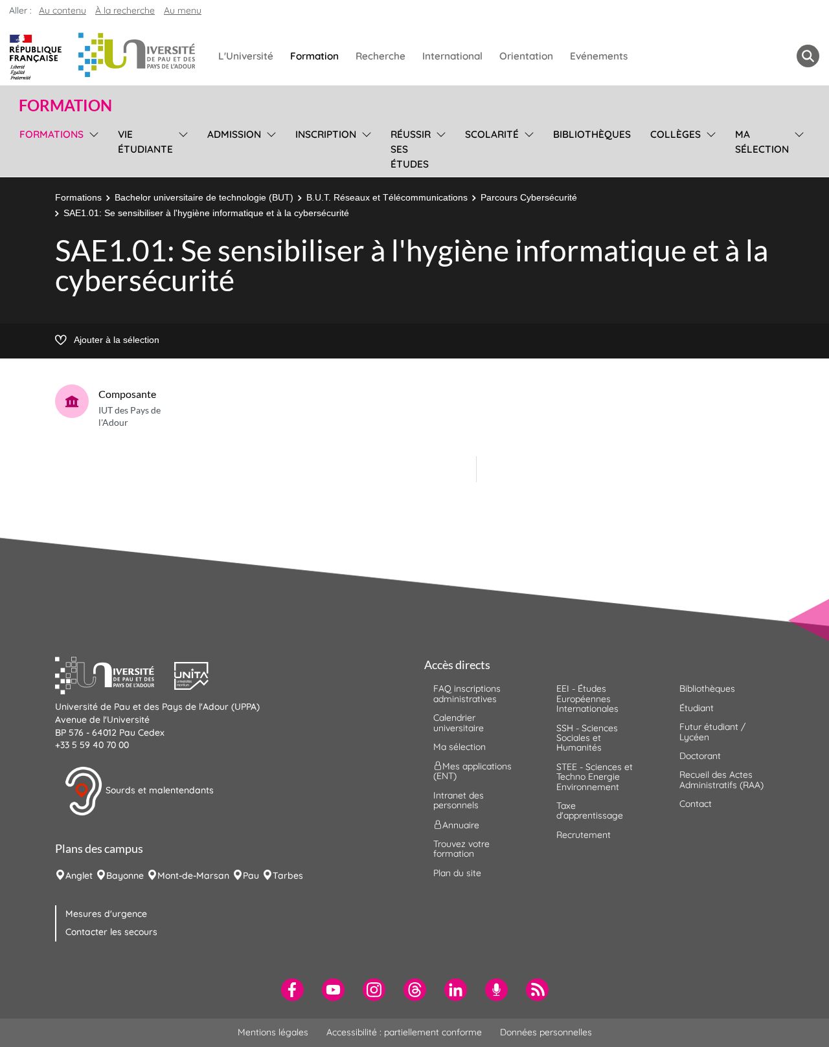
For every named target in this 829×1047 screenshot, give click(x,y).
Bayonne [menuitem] (125, 875)
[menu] (91, 147)
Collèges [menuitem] (675, 134)
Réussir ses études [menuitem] (411, 149)
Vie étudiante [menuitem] (145, 141)
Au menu (182, 10)
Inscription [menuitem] (325, 134)
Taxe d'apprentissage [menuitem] (589, 810)
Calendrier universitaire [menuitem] (458, 722)
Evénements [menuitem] (599, 56)
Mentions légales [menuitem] (273, 1032)
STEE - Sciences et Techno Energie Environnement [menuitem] (594, 777)
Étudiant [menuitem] (696, 708)
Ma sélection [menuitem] (762, 141)
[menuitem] (292, 990)
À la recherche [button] (125, 10)
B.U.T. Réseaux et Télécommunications (387, 197)
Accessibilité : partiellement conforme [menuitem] (404, 1032)
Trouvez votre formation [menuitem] (461, 848)
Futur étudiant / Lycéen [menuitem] (712, 731)
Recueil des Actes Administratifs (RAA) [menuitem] (721, 779)
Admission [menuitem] (234, 134)
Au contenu (62, 10)
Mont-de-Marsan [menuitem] (193, 875)
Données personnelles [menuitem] (546, 1032)
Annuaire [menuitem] (460, 824)
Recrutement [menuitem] (583, 835)
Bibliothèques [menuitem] (592, 134)
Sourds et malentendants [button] (158, 790)
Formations (78, 197)
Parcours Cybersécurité (529, 197)
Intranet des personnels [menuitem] (458, 800)
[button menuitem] (808, 56)
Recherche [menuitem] (380, 56)
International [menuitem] (452, 56)
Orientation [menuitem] (526, 56)
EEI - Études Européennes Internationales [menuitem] (587, 698)
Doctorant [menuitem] (700, 756)
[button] (114, 674)
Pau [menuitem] (251, 875)
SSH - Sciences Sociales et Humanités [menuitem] (587, 738)
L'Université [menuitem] (245, 56)
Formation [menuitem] (314, 56)
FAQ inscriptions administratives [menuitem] (467, 693)
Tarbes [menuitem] (288, 875)
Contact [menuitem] (695, 804)
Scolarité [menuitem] (492, 134)
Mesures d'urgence (106, 914)
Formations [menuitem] (51, 134)
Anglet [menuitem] (79, 875)
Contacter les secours (111, 932)
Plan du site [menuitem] (457, 873)
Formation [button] (65, 105)
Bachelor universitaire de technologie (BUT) (204, 197)
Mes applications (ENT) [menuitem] (472, 771)
